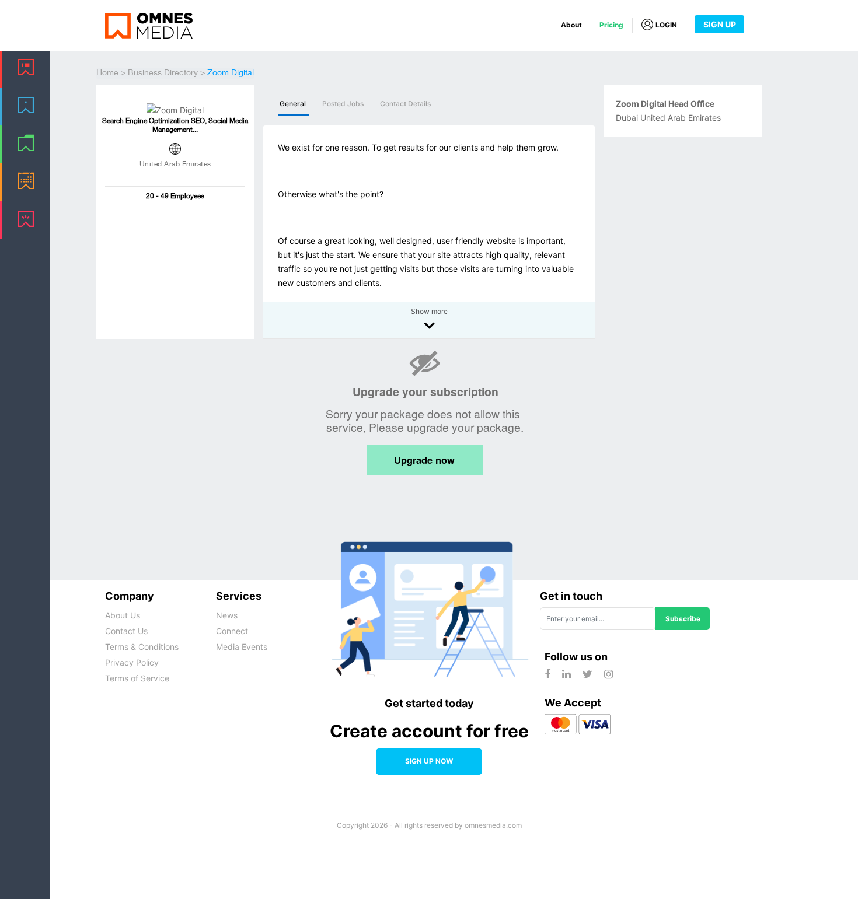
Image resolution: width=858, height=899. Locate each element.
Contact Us (126, 631)
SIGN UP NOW (429, 761)
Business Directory (163, 73)
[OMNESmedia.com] (149, 25)
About (571, 24)
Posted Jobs (343, 104)
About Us (122, 615)
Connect (232, 631)
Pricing (611, 24)
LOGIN (666, 24)
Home (107, 73)
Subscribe (682, 618)
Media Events (241, 647)
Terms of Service (137, 678)
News (227, 615)
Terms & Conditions (142, 647)
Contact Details (405, 104)
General (293, 104)
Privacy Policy (132, 662)
